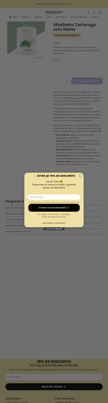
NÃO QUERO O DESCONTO (54, 223)
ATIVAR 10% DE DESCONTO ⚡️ (54, 208)
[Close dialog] (80, 175)
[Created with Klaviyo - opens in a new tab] (54, 228)
